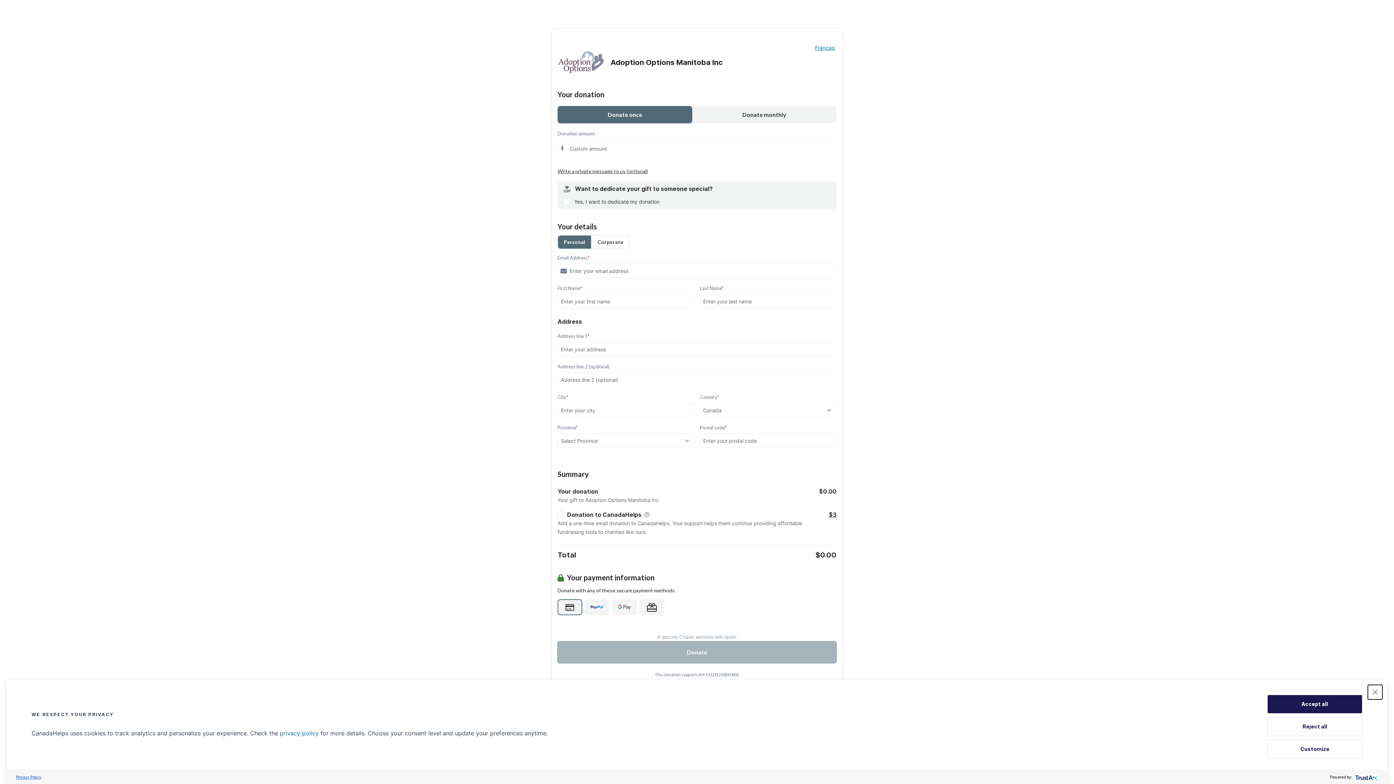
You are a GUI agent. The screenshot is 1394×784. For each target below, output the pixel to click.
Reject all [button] (1315, 726)
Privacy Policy (28, 777)
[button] (1375, 692)
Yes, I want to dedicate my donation (617, 202)
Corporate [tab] (610, 242)
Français (825, 48)
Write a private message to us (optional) (603, 171)
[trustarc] (1365, 777)
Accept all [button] (1314, 704)
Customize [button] (1314, 749)
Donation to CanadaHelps (604, 514)
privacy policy (299, 733)
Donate (697, 652)
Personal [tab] (574, 242)
